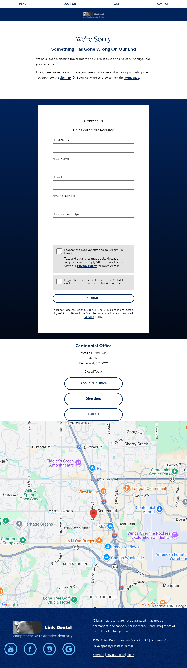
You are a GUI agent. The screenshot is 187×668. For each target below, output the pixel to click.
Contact (162, 4)
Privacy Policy (87, 265)
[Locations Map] (93, 514)
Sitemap (98, 655)
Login (130, 655)
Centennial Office (93, 346)
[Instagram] (49, 649)
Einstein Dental (122, 646)
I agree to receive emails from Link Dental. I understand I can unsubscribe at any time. (93, 282)
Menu (22, 4)
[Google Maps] (68, 649)
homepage (131, 77)
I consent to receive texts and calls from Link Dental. (94, 258)
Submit (93, 298)
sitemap (65, 77)
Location (70, 4)
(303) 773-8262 (94, 310)
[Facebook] (30, 649)
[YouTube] (10, 649)
